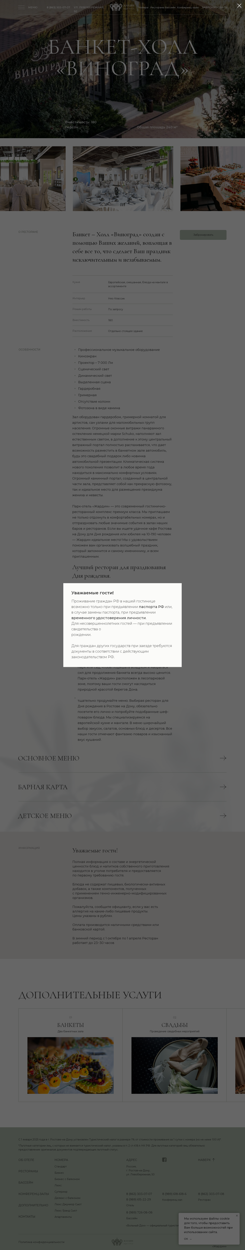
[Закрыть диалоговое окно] (239, 6)
